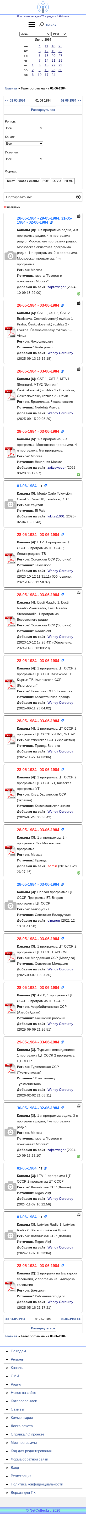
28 (60, 60)
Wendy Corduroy (60, 353)
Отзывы (17, 1409)
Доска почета (22, 1426)
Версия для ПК (23, 1492)
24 (53, 75)
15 (46, 65)
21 (53, 60)
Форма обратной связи (29, 1459)
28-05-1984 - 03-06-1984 (38, 371)
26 (60, 51)
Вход (15, 1467)
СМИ (15, 1376)
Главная (11, 88)
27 (60, 56)
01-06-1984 (27, 486)
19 (53, 51)
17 (46, 75)
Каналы (17, 1368)
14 (46, 60)
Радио (16, 1384)
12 (46, 51)
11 (46, 46)
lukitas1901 (56, 516)
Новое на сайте (23, 1393)
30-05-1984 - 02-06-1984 (38, 1108)
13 (46, 56)
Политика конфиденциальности (37, 1484)
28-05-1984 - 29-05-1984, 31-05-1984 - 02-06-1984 (44, 220)
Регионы (17, 1359)
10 (40, 75)
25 (60, 46)
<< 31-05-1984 (15, 100)
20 (53, 56)
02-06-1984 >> (71, 100)
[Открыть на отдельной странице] (51, 222)
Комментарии (22, 1418)
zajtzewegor (57, 287)
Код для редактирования (31, 1451)
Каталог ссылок (24, 1401)
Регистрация (21, 1476)
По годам (18, 1351)
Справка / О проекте (27, 1434)
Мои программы (24, 1442)
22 (53, 65)
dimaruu (54, 920)
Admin (52, 866)
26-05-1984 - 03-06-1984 (38, 305)
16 (46, 70)
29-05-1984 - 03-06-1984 (38, 1042)
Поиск (51, 25)
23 (53, 70)
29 (60, 65)
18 (53, 46)
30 (60, 70)
